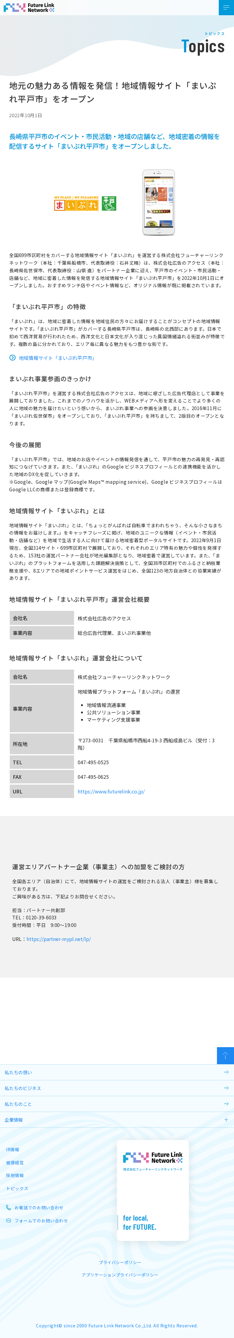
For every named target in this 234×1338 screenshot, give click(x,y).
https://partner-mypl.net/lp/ (59, 939)
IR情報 (13, 1149)
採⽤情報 (15, 1175)
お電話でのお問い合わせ (39, 1207)
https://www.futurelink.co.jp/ (111, 791)
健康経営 (15, 1162)
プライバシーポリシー (120, 1262)
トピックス (17, 1188)
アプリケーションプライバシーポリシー (120, 1275)
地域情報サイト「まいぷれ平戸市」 (58, 357)
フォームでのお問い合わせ (41, 1221)
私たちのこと (18, 1104)
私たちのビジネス (23, 1088)
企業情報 (14, 1120)
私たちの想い (18, 1072)
